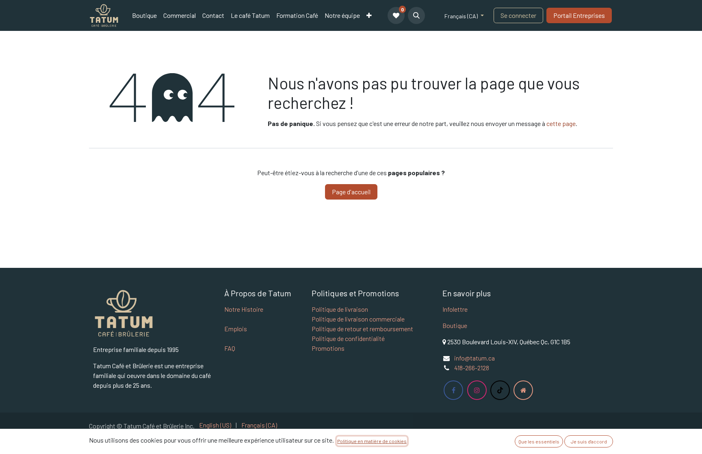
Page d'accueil (351, 192)
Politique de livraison (340, 309)
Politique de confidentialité (348, 338)
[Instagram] (477, 390)
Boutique (454, 325)
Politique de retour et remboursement (362, 328)
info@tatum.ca (474, 358)
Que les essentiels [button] (538, 441)
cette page (561, 123)
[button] (416, 15)
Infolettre (455, 309)
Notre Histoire (243, 309)
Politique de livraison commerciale (358, 319)
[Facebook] (453, 390)
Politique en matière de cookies (372, 441)
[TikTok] (500, 390)
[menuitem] (144, 15)
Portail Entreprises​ (579, 15)
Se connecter (518, 15)
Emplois (235, 328)
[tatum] (523, 390)
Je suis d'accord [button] (589, 441)
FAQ (229, 348)
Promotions (328, 348)
